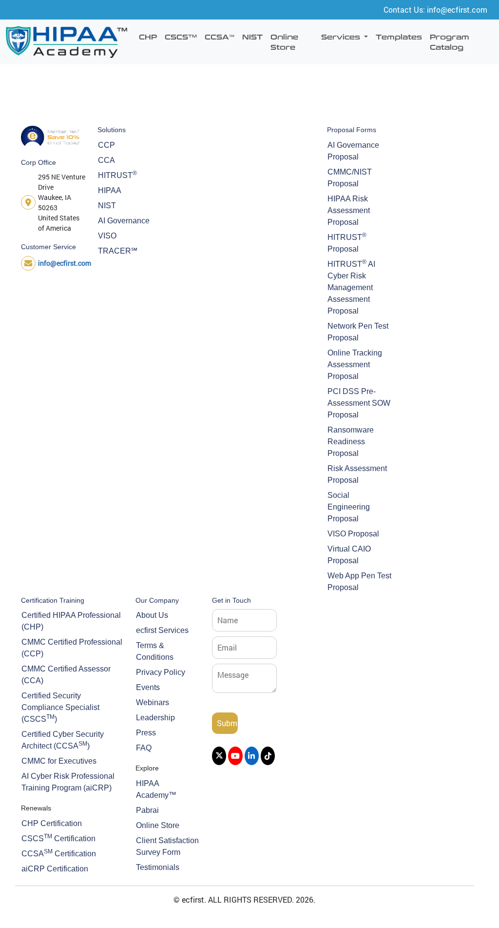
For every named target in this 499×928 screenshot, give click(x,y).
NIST (252, 36)
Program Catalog (449, 42)
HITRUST (117, 174)
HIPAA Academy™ (156, 789)
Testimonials (157, 867)
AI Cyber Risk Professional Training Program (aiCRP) (68, 782)
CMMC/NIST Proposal (349, 178)
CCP (106, 145)
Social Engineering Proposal (348, 507)
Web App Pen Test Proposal (359, 582)
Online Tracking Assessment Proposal (354, 364)
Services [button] (342, 36)
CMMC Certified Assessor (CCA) (66, 675)
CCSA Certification (58, 853)
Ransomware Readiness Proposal (350, 441)
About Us (152, 615)
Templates (399, 36)
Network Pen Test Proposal (357, 332)
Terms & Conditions (154, 651)
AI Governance (124, 221)
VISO (107, 236)
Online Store (284, 42)
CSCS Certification (58, 838)
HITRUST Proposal (346, 242)
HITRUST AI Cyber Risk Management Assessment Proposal (351, 286)
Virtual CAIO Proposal (349, 555)
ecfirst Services (162, 630)
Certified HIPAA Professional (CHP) (71, 621)
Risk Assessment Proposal (357, 474)
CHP (148, 36)
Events (148, 687)
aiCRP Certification (54, 869)
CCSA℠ (219, 36)
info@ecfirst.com (64, 263)
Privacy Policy (160, 672)
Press (146, 733)
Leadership (155, 717)
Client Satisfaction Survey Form (167, 846)
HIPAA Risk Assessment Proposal (348, 210)
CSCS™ (181, 36)
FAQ (144, 748)
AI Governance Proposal (353, 151)
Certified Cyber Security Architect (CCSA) (62, 740)
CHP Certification (51, 823)
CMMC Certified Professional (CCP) (71, 648)
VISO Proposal (353, 534)
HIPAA (109, 190)
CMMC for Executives (58, 761)
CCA (106, 160)
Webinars (152, 702)
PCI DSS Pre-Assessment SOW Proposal (358, 403)
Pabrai (147, 810)
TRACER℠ (117, 251)
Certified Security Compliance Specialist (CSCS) (60, 707)
